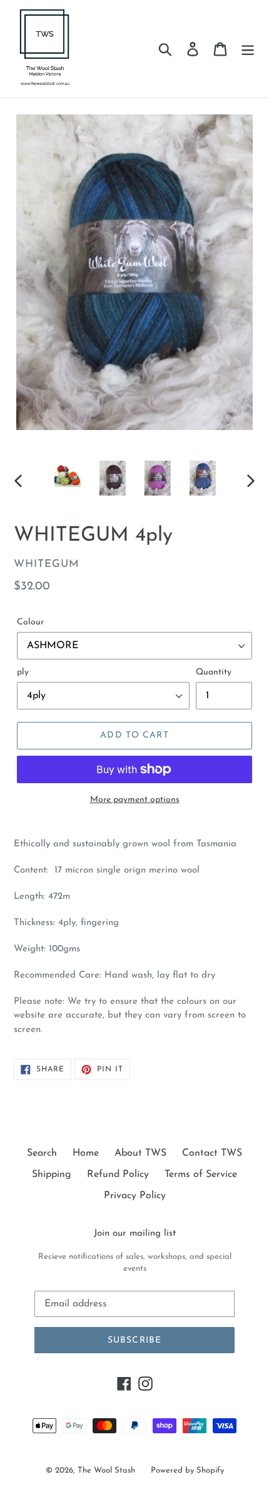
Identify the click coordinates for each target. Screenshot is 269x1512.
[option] (67, 474)
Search (42, 1153)
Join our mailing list (135, 1233)
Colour (30, 622)
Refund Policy (118, 1174)
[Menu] (247, 49)
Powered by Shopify (187, 1470)
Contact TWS (212, 1153)
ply (23, 672)
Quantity (213, 672)
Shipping (51, 1174)
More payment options (135, 799)
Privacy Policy (135, 1196)
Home (86, 1153)
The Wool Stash (106, 1470)
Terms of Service (201, 1174)
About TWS (140, 1153)
